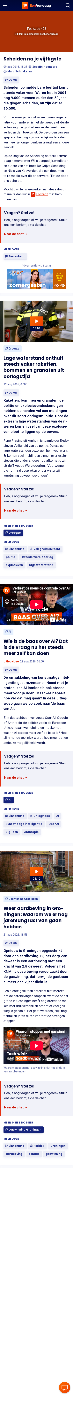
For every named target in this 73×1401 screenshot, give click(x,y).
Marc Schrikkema (19, 71)
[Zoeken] (68, 5)
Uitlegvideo (11, 661)
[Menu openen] (5, 5)
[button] (44, 16)
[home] (36, 5)
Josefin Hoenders (44, 66)
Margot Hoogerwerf (45, 1264)
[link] (15, 234)
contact (42, 194)
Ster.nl (47, 266)
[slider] (36, 47)
